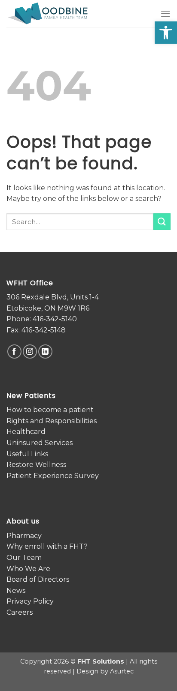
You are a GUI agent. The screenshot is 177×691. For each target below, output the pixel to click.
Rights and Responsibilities (51, 421)
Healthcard (26, 432)
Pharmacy (24, 536)
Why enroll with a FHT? (47, 546)
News (15, 590)
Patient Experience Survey (52, 476)
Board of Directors (37, 579)
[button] (166, 32)
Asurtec (122, 671)
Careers (19, 612)
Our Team (24, 557)
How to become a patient (50, 410)
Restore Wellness (36, 465)
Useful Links (27, 454)
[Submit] (162, 221)
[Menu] (165, 13)
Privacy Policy (30, 601)
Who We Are (28, 569)
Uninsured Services (39, 443)
